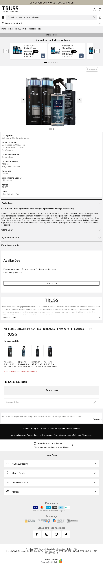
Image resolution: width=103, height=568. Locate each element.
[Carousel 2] (53, 129)
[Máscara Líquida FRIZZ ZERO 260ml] (24, 351)
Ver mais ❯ (97, 419)
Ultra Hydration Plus (32, 29)
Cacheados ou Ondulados (13, 145)
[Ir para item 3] (51, 62)
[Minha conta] (94, 9)
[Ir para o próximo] (79, 100)
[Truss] (10, 9)
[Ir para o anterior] (23, 100)
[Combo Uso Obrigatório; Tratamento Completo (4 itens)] (55, 51)
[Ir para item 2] (48, 62)
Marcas (15, 492)
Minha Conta (18, 473)
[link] (28, 51)
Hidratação (7, 180)
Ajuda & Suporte (20, 464)
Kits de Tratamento (20, 138)
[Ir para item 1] (45, 62)
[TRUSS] (10, 336)
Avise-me (51, 390)
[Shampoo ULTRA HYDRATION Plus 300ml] (50, 351)
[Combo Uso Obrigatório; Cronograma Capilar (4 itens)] (17, 51)
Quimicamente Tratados (13, 147)
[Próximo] (97, 51)
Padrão (5, 173)
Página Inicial (7, 29)
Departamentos (20, 482)
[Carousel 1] (50, 129)
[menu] (3, 17)
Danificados (7, 150)
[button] (43, 56)
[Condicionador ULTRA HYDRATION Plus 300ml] (10, 351)
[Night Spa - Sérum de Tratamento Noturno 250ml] (38, 351)
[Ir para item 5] (55, 62)
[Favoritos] (99, 9)
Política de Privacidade (82, 435)
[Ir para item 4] (53, 62)
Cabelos (5, 138)
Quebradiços (7, 157)
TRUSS (18, 29)
